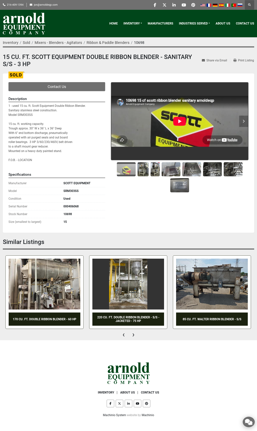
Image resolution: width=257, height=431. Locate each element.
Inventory (131, 23)
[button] (132, 23)
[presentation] (123, 334)
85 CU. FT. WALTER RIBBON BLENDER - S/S (212, 319)
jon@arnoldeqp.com (46, 4)
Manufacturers (160, 23)
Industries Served (193, 23)
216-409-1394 (15, 4)
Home (113, 23)
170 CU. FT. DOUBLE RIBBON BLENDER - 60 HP (44, 319)
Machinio (148, 415)
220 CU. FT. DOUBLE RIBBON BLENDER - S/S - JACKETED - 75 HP (128, 319)
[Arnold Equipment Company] (128, 373)
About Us (223, 23)
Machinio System (114, 415)
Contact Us (245, 23)
